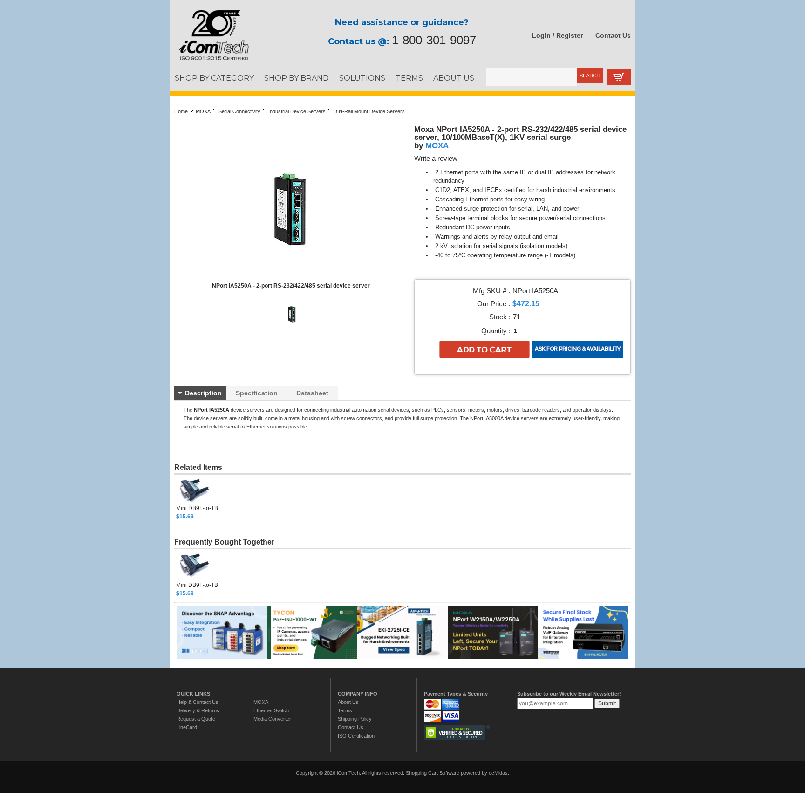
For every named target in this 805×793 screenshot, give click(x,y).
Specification (257, 393)
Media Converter (272, 719)
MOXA (203, 111)
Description (203, 393)
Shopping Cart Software (432, 773)
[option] (206, 498)
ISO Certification (356, 735)
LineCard (187, 727)
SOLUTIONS (362, 78)
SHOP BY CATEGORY (214, 78)
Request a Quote (196, 719)
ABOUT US (453, 78)
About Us (348, 702)
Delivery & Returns (198, 710)
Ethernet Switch (271, 710)
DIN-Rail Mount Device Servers (369, 111)
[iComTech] (209, 60)
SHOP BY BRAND (296, 78)
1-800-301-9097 (434, 40)
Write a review (435, 158)
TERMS (409, 78)
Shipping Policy (355, 719)
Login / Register (557, 35)
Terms (345, 710)
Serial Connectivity (239, 111)
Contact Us (613, 35)
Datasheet (312, 393)
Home (181, 111)
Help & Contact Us (197, 702)
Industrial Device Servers (297, 111)
